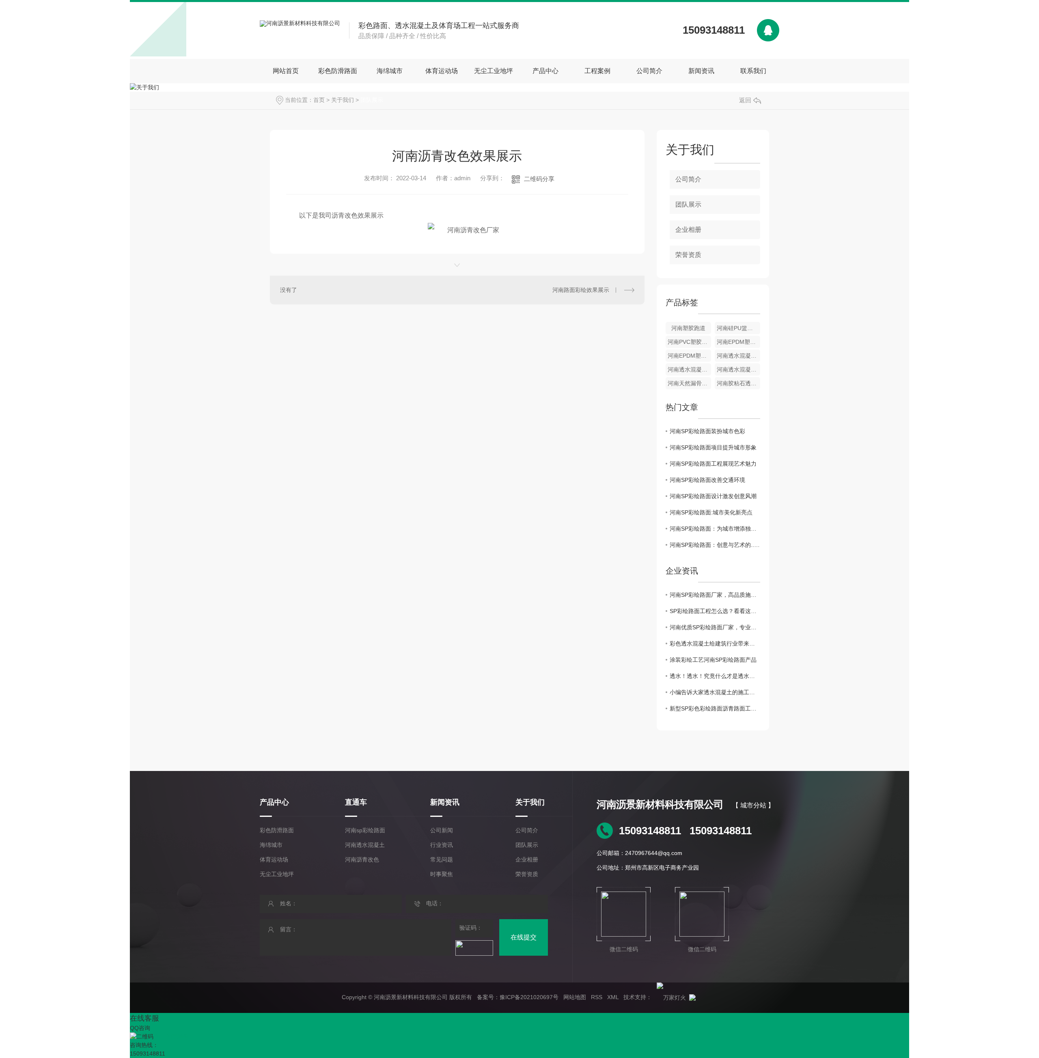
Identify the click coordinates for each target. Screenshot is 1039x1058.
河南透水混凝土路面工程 (689, 369)
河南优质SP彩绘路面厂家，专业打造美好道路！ (715, 627)
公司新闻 (441, 830)
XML (613, 997)
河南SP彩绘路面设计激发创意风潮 (713, 496)
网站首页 (286, 70)
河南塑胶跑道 (688, 328)
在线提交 (524, 937)
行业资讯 (441, 845)
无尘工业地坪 (493, 70)
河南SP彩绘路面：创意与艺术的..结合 (715, 545)
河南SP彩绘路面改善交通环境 (707, 480)
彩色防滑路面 (337, 70)
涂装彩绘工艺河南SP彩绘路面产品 (713, 659)
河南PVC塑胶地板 (689, 342)
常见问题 (441, 859)
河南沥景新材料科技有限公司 (660, 804)
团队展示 (371, 100)
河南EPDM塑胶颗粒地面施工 (738, 342)
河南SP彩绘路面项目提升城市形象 (713, 447)
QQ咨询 (140, 1028)
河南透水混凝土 (365, 845)
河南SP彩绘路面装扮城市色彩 (707, 431)
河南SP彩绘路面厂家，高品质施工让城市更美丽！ (715, 595)
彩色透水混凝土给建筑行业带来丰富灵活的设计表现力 (715, 643)
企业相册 (688, 229)
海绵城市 (390, 70)
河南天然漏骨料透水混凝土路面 (689, 383)
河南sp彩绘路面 (365, 830)
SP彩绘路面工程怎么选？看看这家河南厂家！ (715, 611)
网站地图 (574, 997)
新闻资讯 (701, 70)
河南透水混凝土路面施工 (738, 369)
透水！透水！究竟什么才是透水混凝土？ (715, 676)
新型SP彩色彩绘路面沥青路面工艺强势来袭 (715, 708)
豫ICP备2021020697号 (529, 997)
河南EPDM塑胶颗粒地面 (689, 355)
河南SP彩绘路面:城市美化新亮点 (711, 512)
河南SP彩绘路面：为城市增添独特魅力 (715, 528)
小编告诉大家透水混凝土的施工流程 (715, 692)
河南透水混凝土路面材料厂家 (738, 355)
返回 (745, 100)
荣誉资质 (688, 254)
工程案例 (597, 70)
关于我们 (342, 100)
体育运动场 (441, 70)
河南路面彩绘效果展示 (580, 290)
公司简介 (649, 70)
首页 (319, 100)
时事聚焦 (441, 874)
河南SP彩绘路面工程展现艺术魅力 (713, 463)
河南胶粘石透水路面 (738, 383)
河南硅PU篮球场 (738, 328)
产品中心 (545, 70)
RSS (596, 997)
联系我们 (753, 70)
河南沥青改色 (362, 859)
